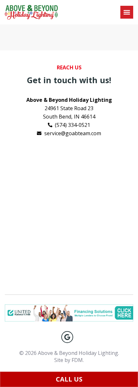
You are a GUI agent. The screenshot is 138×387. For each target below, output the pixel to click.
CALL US (69, 379)
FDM (77, 360)
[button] (126, 12)
